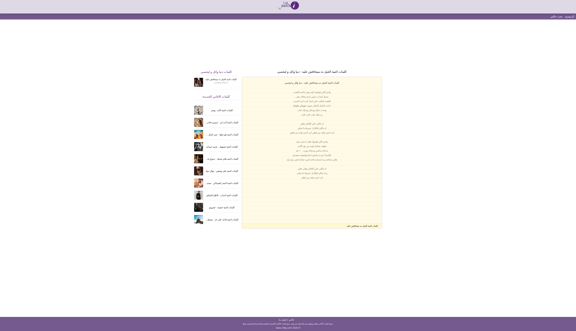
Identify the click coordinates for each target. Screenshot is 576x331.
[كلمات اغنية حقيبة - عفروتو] (198, 207)
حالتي (291, 319)
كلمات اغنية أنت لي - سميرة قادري (221, 122)
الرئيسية (569, 16)
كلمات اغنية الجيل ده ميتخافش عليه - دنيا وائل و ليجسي (312, 72)
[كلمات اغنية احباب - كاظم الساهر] (198, 195)
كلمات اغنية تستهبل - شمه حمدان (222, 146)
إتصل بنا (282, 319)
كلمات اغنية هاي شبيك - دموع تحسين (220, 158)
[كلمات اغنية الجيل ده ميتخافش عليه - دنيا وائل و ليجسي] (198, 82)
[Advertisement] (288, 46)
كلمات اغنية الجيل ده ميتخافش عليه (362, 225)
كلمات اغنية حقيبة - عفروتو (222, 207)
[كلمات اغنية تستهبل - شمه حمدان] (198, 146)
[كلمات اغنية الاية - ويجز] (198, 110)
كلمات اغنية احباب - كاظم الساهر (222, 195)
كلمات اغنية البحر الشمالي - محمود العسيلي (217, 183)
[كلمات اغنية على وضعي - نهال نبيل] (198, 170)
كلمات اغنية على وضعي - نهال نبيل (222, 170)
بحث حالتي (556, 16)
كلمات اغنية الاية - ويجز (222, 110)
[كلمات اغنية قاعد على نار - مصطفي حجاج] (198, 219)
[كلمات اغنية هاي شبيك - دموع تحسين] (198, 158)
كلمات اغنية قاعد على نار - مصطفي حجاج (218, 219)
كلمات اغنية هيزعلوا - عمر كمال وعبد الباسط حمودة (213, 134)
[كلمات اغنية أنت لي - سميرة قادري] (198, 122)
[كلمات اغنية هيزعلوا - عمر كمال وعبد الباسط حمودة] (198, 134)
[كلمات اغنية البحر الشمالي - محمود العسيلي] (198, 183)
